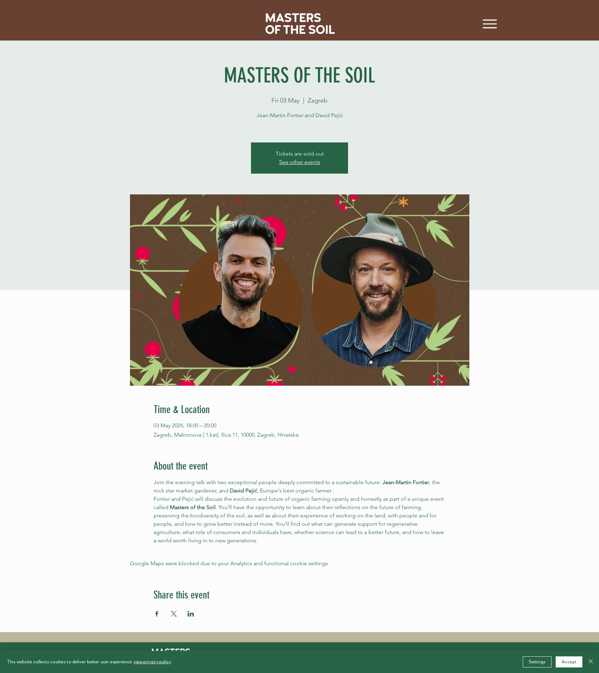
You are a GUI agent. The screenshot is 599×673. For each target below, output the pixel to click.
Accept (569, 661)
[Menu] (489, 23)
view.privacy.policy (152, 661)
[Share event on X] (174, 614)
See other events (299, 162)
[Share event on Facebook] (157, 614)
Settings (537, 661)
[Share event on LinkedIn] (191, 614)
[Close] (591, 661)
